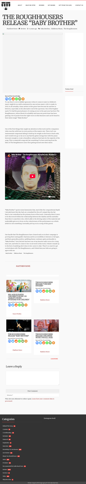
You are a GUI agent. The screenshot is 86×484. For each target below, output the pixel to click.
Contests (5, 429)
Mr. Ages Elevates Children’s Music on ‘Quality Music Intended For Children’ (18, 297)
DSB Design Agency (41, 482)
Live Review (6, 453)
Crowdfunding (7, 432)
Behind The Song (8, 426)
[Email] (19, 98)
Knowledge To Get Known (10, 449)
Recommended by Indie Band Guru (13, 466)
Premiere (5, 463)
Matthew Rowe (12, 29)
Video (4, 476)
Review (23, 29)
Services (5, 473)
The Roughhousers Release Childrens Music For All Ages (44, 336)
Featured (5, 439)
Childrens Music (57, 29)
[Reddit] (13, 98)
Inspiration (6, 442)
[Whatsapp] (16, 98)
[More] (23, 98)
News (4, 459)
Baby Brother (45, 29)
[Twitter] (9, 98)
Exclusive (5, 436)
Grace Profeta (17, 314)
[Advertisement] (75, 59)
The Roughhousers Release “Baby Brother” (18, 335)
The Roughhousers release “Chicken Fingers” (44, 284)
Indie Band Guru (54, 482)
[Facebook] (6, 98)
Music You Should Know (10, 456)
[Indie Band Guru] (7, 5)
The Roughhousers (70, 29)
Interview (5, 446)
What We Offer (7, 479)
